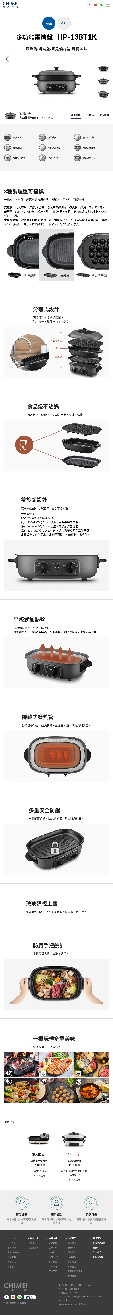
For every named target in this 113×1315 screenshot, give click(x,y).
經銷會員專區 (99, 1243)
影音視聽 (53, 1243)
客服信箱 (11, 1262)
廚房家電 (53, 1262)
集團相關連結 (13, 1252)
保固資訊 (72, 1262)
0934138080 (74, 1292)
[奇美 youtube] (95, 4)
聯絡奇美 (11, 1257)
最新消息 (34, 1238)
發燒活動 (97, 1238)
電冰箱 (52, 1252)
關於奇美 (11, 1238)
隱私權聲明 (98, 1257)
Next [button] (103, 101)
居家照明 (53, 1271)
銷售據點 (72, 1266)
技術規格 (90, 115)
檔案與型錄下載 (75, 1271)
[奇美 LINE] (101, 4)
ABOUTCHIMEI (29, 1297)
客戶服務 (72, 1238)
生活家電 (53, 1266)
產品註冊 (72, 1243)
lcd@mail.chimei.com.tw (80, 1285)
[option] (56, 81)
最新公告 (34, 1248)
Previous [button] (103, 59)
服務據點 (72, 1257)
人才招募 (11, 1266)
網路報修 (72, 1248)
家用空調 (53, 1248)
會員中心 (97, 1248)
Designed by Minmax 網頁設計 (73, 1304)
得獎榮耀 (11, 1248)
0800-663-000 (75, 1289)
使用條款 (97, 1252)
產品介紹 (53, 1238)
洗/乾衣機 (53, 1257)
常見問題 (72, 1276)
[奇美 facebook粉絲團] (89, 4)
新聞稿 (33, 1243)
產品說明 (76, 115)
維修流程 (72, 1252)
